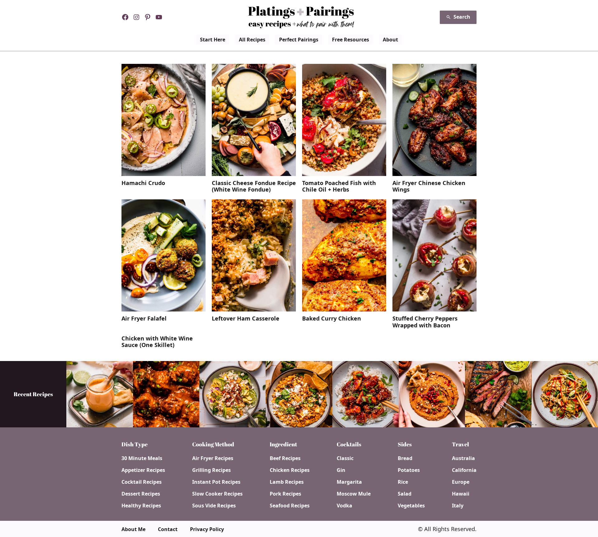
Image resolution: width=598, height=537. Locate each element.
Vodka (344, 505)
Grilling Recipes (211, 470)
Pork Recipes (285, 493)
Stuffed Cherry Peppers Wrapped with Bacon (425, 322)
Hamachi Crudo (143, 183)
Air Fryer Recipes (212, 458)
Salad (404, 493)
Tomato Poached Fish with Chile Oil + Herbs (339, 186)
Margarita (349, 481)
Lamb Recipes (287, 481)
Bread (405, 458)
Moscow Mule (354, 493)
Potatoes (409, 470)
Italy (457, 505)
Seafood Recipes (290, 505)
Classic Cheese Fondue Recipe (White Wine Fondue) (254, 186)
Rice (403, 481)
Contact (168, 529)
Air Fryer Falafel (144, 318)
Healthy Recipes (141, 505)
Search (461, 16)
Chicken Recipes (290, 470)
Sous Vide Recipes (214, 505)
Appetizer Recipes (143, 470)
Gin (341, 470)
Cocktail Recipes (141, 481)
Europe (460, 481)
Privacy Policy (207, 529)
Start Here (212, 39)
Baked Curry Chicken (331, 318)
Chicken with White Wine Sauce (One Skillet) (157, 342)
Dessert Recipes (140, 493)
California (464, 470)
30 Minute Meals (141, 458)
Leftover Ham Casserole (245, 318)
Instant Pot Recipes (216, 481)
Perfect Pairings (298, 39)
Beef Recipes (285, 458)
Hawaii (460, 493)
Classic (345, 458)
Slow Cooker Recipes (217, 493)
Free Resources (350, 39)
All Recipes (252, 39)
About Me (133, 529)
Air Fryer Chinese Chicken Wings (428, 186)
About (390, 39)
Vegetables (411, 505)
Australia (463, 458)
